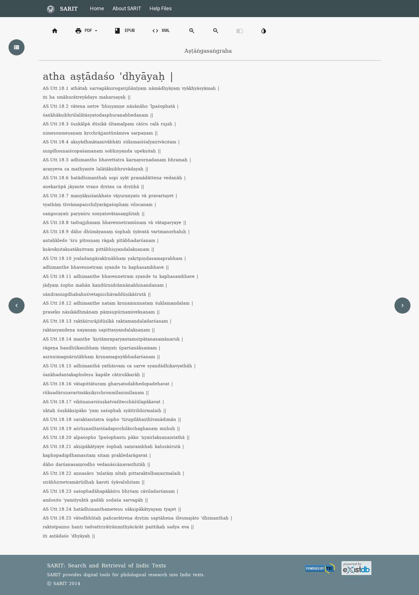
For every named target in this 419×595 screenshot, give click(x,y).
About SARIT (127, 8)
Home (97, 8)
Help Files (161, 8)
